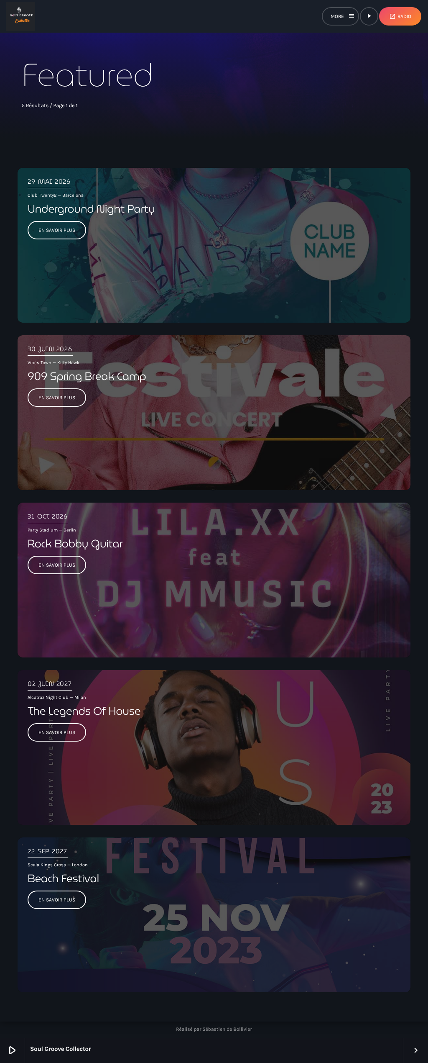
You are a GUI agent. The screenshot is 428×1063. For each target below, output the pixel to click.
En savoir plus (56, 230)
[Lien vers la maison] (20, 16)
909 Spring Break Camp (87, 376)
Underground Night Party (91, 209)
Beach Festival (63, 878)
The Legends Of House (84, 711)
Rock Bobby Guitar (75, 543)
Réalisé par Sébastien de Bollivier (214, 1029)
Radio (400, 16)
